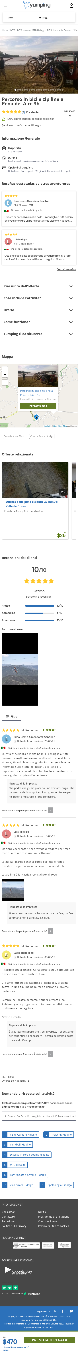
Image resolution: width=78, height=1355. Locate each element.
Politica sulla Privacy (14, 1226)
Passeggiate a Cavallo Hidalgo (28, 1175)
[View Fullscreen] (5, 382)
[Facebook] (62, 1312)
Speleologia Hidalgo (60, 1185)
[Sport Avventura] (36, 5)
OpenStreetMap (60, 426)
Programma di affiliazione (53, 1216)
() (30, 112)
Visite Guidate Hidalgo (23, 1134)
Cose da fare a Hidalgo (41, 436)
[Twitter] (71, 1312)
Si (50, 810)
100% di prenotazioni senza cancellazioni (31, 119)
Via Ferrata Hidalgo (21, 1185)
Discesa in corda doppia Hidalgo (29, 1154)
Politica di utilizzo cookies (53, 1226)
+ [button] (5, 369)
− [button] (5, 374)
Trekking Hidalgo (62, 1134)
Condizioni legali (48, 1221)
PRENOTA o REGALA (49, 1339)
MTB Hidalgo (17, 1164)
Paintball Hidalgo (20, 1144)
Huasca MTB (22, 1081)
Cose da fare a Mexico (15, 436)
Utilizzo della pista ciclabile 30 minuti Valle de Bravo (32, 504)
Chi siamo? (8, 1212)
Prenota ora (38, 406)
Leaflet (47, 426)
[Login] (71, 5)
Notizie (42, 1212)
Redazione (8, 1221)
